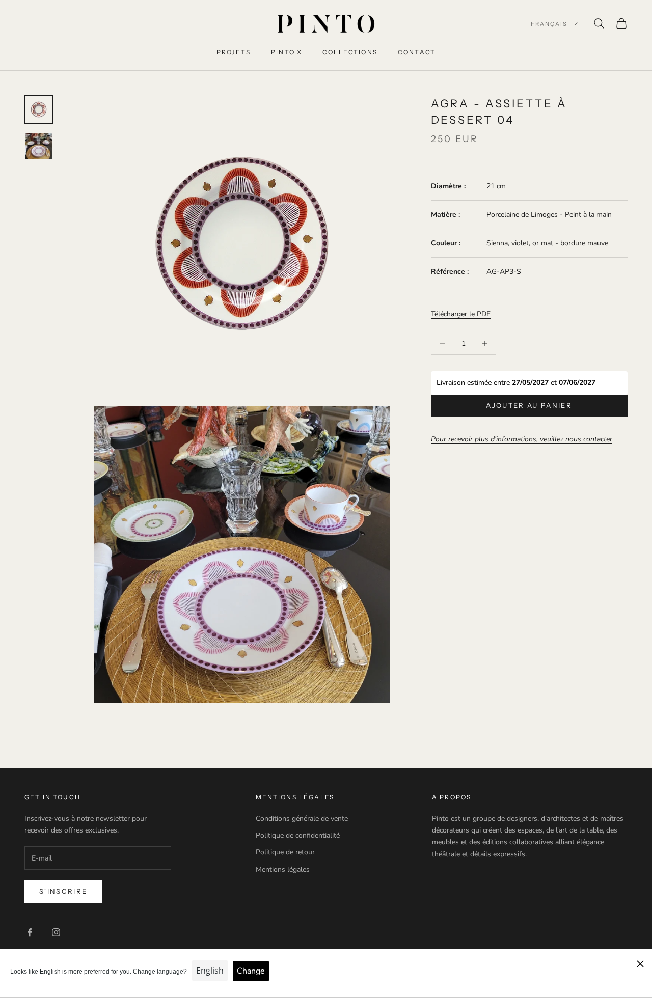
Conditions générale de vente (302, 818)
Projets (233, 52)
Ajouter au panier (529, 405)
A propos (451, 797)
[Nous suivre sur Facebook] (29, 932)
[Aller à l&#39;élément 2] (38, 146)
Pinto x (286, 52)
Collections (349, 52)
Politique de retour (285, 852)
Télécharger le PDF (461, 314)
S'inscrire (63, 891)
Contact (417, 52)
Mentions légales (283, 869)
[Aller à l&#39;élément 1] (38, 109)
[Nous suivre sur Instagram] (56, 932)
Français (549, 23)
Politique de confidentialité (298, 835)
